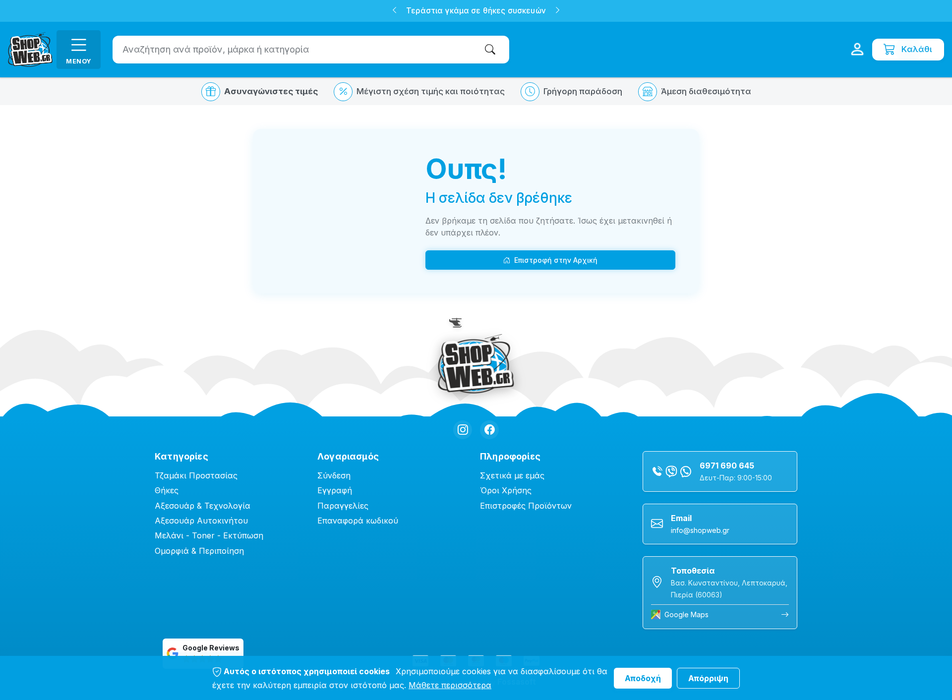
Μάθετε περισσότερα (450, 685)
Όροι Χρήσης (506, 490)
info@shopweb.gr (700, 530)
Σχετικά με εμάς (512, 475)
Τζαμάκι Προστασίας (196, 475)
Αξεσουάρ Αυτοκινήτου (201, 520)
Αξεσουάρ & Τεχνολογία (202, 506)
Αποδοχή (643, 678)
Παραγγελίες (342, 506)
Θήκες (166, 490)
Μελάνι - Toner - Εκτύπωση (209, 535)
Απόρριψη (708, 678)
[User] (857, 49)
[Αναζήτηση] (492, 49)
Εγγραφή (334, 490)
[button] (394, 11)
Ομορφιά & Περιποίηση (199, 551)
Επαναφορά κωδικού (357, 520)
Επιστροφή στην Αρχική (555, 260)
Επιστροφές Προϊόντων (526, 506)
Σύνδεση (334, 475)
